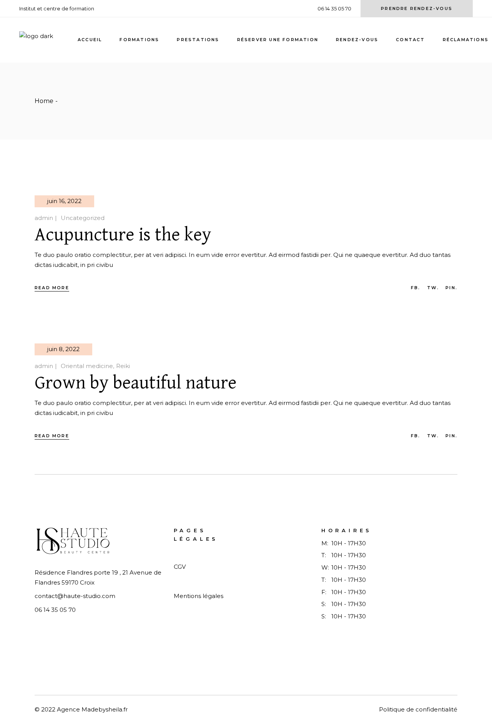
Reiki (123, 366)
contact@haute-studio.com (75, 596)
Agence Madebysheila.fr (92, 709)
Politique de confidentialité (418, 709)
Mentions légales (198, 596)
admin (44, 218)
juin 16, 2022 (64, 201)
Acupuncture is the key (123, 235)
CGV (180, 566)
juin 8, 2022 (63, 349)
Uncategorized (83, 218)
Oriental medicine (87, 366)
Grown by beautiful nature (135, 383)
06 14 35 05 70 (55, 609)
